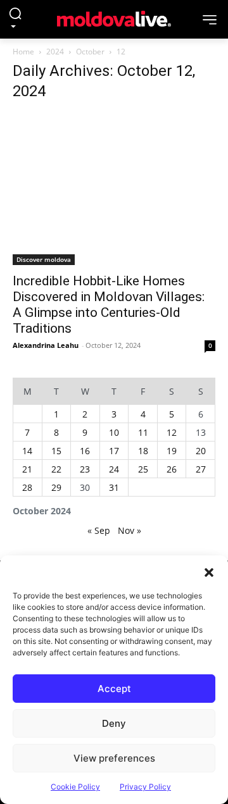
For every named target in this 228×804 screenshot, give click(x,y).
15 (56, 451)
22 (56, 469)
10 (114, 432)
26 (172, 469)
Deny (114, 723)
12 (172, 432)
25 (143, 469)
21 (27, 469)
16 (85, 451)
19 (172, 451)
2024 (55, 51)
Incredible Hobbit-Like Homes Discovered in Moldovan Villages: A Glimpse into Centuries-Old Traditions (109, 304)
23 (85, 469)
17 (114, 451)
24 (114, 469)
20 (201, 451)
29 (56, 487)
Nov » (129, 530)
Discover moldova (43, 259)
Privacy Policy (145, 786)
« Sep (98, 530)
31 (114, 487)
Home (23, 51)
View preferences (114, 758)
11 (143, 432)
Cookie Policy (75, 786)
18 (143, 451)
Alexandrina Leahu (46, 345)
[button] (209, 571)
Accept (114, 689)
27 (201, 469)
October (90, 51)
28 (27, 487)
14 (27, 451)
